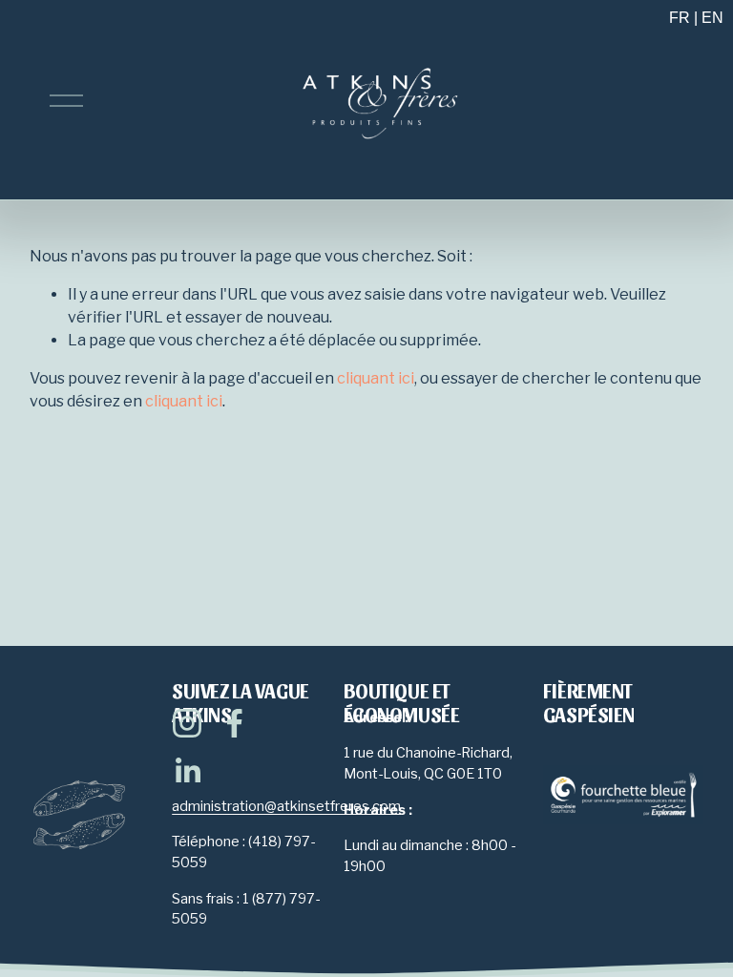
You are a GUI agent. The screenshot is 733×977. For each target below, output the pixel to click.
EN (712, 18)
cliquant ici (375, 378)
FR (679, 18)
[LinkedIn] (187, 771)
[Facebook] (235, 723)
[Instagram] (187, 723)
